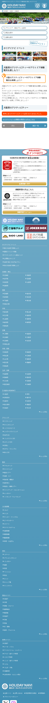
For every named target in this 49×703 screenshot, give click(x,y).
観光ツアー (7, 472)
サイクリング (8, 469)
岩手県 (6, 279)
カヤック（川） (8, 442)
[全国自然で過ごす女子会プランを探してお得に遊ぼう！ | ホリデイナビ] (24, 59)
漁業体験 (7, 531)
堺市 (28, 394)
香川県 (6, 362)
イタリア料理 (8, 657)
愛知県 (6, 326)
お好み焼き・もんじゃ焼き (12, 674)
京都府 (6, 337)
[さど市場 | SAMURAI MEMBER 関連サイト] (36, 236)
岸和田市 (7, 397)
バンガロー (7, 561)
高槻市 (29, 404)
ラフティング (8, 421)
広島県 (29, 355)
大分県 (6, 381)
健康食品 (7, 609)
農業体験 (7, 534)
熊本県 (29, 377)
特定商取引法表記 (31, 693)
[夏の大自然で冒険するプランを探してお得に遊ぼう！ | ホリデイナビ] (9, 53)
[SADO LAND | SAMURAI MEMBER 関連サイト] (13, 236)
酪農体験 (7, 538)
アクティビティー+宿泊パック (13, 255)
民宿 (5, 568)
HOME (6, 11)
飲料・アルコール (9, 630)
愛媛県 (29, 362)
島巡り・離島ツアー (10, 486)
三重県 (6, 334)
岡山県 (6, 355)
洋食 (5, 619)
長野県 (29, 319)
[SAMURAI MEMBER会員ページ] (44, 6)
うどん (6, 664)
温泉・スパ (7, 476)
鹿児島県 (7, 384)
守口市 (29, 408)
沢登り (6, 445)
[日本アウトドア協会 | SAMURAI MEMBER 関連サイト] (36, 220)
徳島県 (29, 359)
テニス (6, 513)
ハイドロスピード (9, 428)
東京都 (29, 300)
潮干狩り (7, 483)
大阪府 (17, 11)
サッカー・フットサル (11, 517)
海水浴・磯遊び (9, 479)
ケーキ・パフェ (9, 647)
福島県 (6, 285)
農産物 (6, 613)
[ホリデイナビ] (17, 688)
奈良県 (29, 341)
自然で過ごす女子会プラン (12, 262)
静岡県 (29, 322)
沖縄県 (29, 384)
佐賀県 (29, 374)
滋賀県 (29, 334)
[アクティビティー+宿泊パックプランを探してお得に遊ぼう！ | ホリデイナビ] (39, 53)
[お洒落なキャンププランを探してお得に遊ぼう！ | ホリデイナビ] (9, 59)
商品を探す (9, 32)
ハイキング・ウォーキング (12, 497)
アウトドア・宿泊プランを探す (15, 28)
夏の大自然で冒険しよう (11, 248)
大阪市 (6, 394)
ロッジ (6, 579)
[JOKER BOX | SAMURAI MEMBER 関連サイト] (36, 228)
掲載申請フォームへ (24, 212)
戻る (13, 125)
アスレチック (8, 465)
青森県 (29, 275)
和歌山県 (7, 344)
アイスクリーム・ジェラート (13, 650)
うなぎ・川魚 (8, 667)
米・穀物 (7, 626)
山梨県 (6, 319)
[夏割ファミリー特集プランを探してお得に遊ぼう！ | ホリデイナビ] (24, 53)
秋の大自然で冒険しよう (11, 265)
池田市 (6, 401)
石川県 (6, 315)
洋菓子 (6, 599)
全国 (11, 11)
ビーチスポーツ (9, 520)
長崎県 (6, 377)
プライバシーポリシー (11, 697)
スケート (7, 524)
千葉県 (6, 300)
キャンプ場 (7, 582)
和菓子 (6, 616)
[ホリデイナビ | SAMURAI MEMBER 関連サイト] (13, 220)
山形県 (29, 282)
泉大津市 (7, 404)
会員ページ (7, 693)
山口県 (6, 359)
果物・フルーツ (9, 606)
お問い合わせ (18, 693)
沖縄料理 (7, 671)
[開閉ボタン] (42, 411)
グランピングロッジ (10, 558)
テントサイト (8, 585)
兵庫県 (6, 341)
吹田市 (29, 401)
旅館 (5, 565)
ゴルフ (6, 510)
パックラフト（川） (9, 438)
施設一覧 (35, 125)
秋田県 (6, 282)
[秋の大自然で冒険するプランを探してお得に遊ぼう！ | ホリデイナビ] (39, 59)
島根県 (29, 352)
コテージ (7, 554)
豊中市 (29, 397)
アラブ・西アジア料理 (11, 654)
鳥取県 (6, 352)
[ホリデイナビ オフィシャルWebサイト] (14, 7)
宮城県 (29, 279)
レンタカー (7, 493)
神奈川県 (7, 304)
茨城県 (6, 293)
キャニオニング (9, 425)
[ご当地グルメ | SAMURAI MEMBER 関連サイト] (13, 228)
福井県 (29, 315)
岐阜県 (6, 322)
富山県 (29, 312)
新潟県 (6, 312)
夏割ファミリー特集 (10, 251)
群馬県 (6, 297)
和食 (5, 623)
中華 (5, 602)
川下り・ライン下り (10, 449)
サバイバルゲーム (9, 527)
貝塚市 (6, 408)
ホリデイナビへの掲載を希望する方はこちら (19, 119)
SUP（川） (7, 435)
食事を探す (9, 37)
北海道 (6, 275)
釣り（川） (7, 452)
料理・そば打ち (9, 541)
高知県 (6, 366)
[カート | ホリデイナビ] (37, 6)
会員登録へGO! (24, 184)
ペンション (7, 572)
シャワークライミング (11, 431)
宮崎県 (29, 381)
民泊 (5, 575)
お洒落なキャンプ (9, 258)
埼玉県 (29, 297)
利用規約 (42, 693)
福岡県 (6, 374)
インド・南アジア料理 (11, 661)
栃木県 (29, 293)
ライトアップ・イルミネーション (14, 490)
